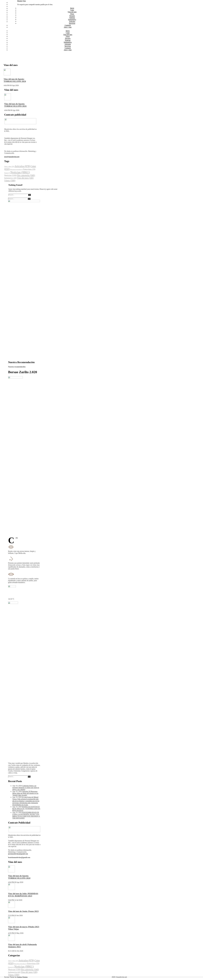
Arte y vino (12, 22)
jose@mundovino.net (11, 157)
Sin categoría (26, 175)
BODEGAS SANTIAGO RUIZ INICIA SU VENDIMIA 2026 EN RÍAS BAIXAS (26, 808)
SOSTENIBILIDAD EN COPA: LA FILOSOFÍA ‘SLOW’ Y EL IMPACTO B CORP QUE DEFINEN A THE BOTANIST (26, 815)
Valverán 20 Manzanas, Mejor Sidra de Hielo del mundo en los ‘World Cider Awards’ (25, 793)
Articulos (11, 16)
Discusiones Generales (16, 169)
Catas (10, 4)
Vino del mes (12, 6)
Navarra (11, 10)
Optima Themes (22, 977)
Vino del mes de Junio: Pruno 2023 (23, 911)
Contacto (11, 20)
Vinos (10, 8)
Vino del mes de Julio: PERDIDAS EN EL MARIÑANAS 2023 (23, 894)
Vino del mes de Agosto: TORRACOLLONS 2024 (15, 80)
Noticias (11, 12)
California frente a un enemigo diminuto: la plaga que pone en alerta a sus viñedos (25, 787)
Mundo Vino (21, 1)
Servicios (11, 18)
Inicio (10, 2)
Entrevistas (29, 169)
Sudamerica (12, 14)
